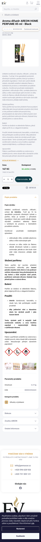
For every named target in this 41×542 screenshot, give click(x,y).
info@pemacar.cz (23, 465)
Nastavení (20, 529)
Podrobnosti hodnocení (31, 29)
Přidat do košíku (22, 179)
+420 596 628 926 (23, 470)
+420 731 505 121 (23, 474)
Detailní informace (9, 160)
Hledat (36, 9)
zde (32, 523)
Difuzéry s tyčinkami (17, 402)
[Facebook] (20, 488)
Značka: (6, 34)
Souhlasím (20, 536)
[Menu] (38, 3)
